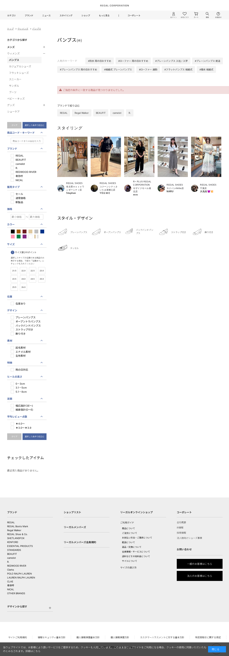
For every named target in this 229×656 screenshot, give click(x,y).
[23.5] (14, 279)
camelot (11, 557)
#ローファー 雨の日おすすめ (133, 60)
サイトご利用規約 (17, 637)
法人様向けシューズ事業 (189, 538)
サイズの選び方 (128, 567)
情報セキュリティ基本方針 (51, 637)
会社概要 (181, 522)
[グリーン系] (19, 236)
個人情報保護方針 (120, 637)
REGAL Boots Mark (17, 526)
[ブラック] (13, 231)
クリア (14, 125)
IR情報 (180, 527)
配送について (128, 542)
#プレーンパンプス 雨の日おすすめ (78, 69)
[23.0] (41, 271)
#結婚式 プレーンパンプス (118, 69)
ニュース (46, 15)
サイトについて (129, 561)
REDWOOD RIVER (16, 565)
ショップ (85, 15)
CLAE (10, 581)
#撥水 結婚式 (206, 69)
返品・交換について (131, 547)
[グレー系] (36, 231)
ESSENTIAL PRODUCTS (20, 546)
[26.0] (23, 288)
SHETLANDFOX (15, 538)
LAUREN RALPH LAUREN (21, 577)
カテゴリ (11, 15)
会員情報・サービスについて (136, 551)
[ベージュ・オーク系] (30, 231)
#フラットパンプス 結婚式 (178, 69)
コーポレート (134, 15)
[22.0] (23, 271)
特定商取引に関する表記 (208, 637)
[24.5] (32, 279)
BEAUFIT (12, 553)
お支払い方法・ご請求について (137, 537)
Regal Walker (14, 530)
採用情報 (181, 532)
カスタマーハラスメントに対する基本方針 (162, 637)
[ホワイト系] (30, 236)
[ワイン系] (24, 231)
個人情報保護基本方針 (88, 637)
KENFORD (12, 542)
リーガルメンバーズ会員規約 (80, 542)
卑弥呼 (10, 585)
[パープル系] (24, 236)
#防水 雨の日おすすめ (99, 60)
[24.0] (23, 279)
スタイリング (66, 15)
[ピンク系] (13, 236)
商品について (128, 528)
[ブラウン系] (19, 231)
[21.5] (14, 271)
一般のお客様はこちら (199, 563)
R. (8, 561)
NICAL (10, 589)
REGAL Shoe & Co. (17, 534)
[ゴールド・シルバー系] (36, 236)
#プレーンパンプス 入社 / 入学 (171, 60)
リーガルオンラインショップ (136, 512)
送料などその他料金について (136, 556)
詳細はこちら (32, 651)
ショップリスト (72, 512)
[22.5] (32, 271)
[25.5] (14, 288)
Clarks (10, 569)
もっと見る (104, 15)
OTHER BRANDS (16, 593)
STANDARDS (14, 550)
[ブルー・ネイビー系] (42, 231)
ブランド (29, 15)
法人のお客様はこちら (199, 575)
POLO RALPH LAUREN (19, 573)
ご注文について (129, 533)
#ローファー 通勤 (148, 69)
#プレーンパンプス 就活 (207, 60)
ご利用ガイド (127, 522)
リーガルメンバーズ (75, 527)
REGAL (11, 522)
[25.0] (41, 279)
